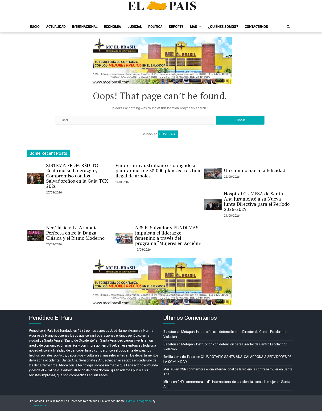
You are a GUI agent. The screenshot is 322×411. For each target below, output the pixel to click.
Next (225, 60)
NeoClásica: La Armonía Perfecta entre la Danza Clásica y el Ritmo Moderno (75, 232)
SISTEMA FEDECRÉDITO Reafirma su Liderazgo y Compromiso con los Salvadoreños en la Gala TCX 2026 (77, 175)
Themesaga (38, 405)
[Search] (288, 26)
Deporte (176, 27)
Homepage (168, 134)
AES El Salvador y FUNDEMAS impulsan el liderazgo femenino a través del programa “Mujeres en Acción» (168, 235)
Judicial (135, 27)
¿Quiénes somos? (223, 27)
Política (155, 27)
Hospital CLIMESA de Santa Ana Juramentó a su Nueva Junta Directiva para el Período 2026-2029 (257, 201)
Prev (96, 60)
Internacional (84, 27)
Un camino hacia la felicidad (254, 170)
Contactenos (256, 27)
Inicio (35, 27)
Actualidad (56, 27)
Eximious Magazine (139, 401)
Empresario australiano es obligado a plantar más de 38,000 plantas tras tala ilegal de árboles (158, 170)
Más (193, 27)
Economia (112, 27)
